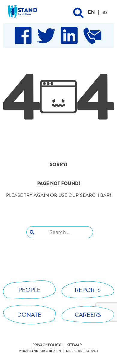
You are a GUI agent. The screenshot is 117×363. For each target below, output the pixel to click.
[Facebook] (23, 35)
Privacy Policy (46, 345)
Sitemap (74, 345)
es (105, 12)
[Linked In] (69, 35)
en (91, 12)
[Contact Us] (92, 35)
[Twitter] (46, 35)
